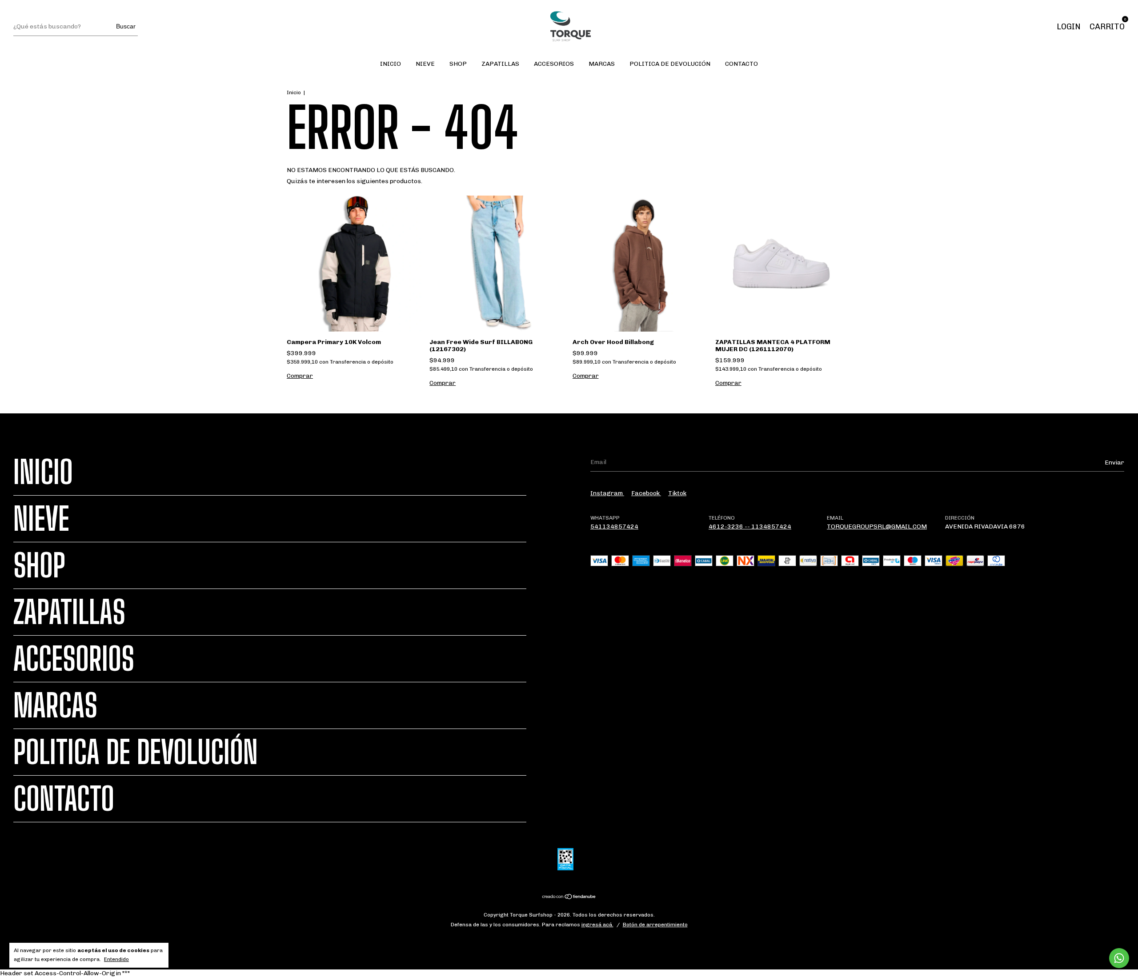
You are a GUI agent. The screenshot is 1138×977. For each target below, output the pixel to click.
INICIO (390, 64)
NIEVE (425, 64)
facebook (646, 493)
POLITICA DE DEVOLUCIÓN (669, 64)
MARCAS (602, 64)
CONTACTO (741, 64)
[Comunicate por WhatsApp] (1119, 958)
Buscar (126, 26)
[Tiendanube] (569, 897)
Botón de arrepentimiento (655, 924)
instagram (607, 493)
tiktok (677, 493)
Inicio (294, 92)
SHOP (458, 64)
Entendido (116, 959)
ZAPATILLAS (500, 64)
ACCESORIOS (554, 64)
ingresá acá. (597, 924)
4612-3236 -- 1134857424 (750, 526)
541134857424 (614, 526)
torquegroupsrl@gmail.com (877, 526)
